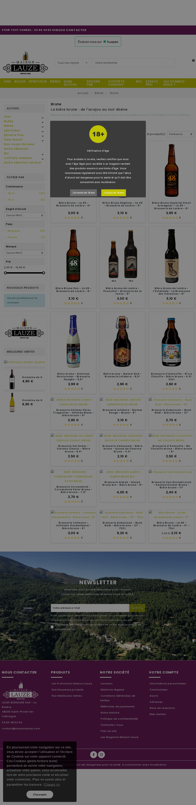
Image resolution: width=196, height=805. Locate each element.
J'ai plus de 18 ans (113, 192)
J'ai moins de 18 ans (83, 192)
